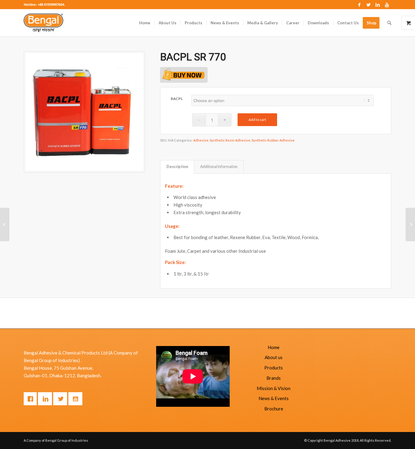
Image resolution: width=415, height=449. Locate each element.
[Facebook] (359, 4)
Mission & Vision (273, 388)
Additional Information (219, 166)
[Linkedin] (377, 4)
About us (274, 357)
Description (177, 166)
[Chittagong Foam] (4, 224)
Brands (273, 378)
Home (274, 347)
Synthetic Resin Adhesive (230, 140)
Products (273, 367)
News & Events (274, 398)
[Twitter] (368, 4)
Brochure (273, 408)
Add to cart (257, 119)
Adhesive (200, 140)
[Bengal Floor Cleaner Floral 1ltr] (410, 224)
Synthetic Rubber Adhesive (273, 140)
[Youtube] (386, 4)
